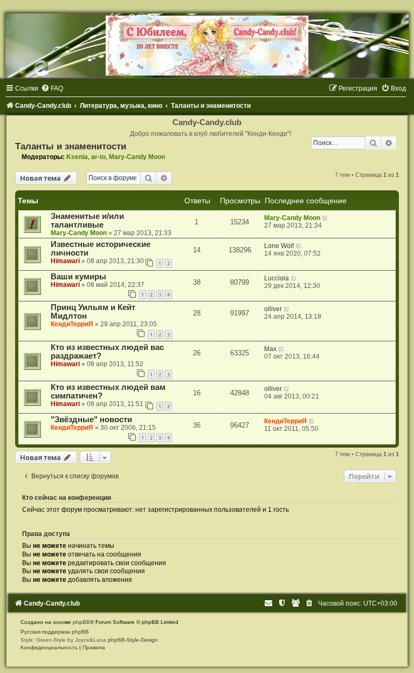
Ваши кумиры (78, 276)
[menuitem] (52, 88)
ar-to (98, 157)
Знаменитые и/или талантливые (87, 220)
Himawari (65, 261)
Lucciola (276, 278)
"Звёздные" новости (91, 419)
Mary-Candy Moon (137, 157)
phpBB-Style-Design (133, 640)
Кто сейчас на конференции (66, 498)
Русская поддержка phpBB (54, 632)
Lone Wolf (279, 246)
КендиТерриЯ (72, 324)
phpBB (81, 622)
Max (270, 349)
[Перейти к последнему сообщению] (325, 218)
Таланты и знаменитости (70, 146)
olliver (273, 309)
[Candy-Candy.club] (207, 45)
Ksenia (77, 157)
